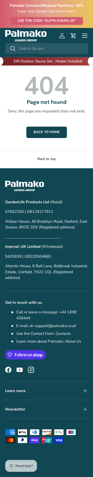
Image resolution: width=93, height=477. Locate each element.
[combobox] (46, 48)
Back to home (47, 132)
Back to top (46, 159)
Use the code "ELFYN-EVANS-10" (47, 20)
